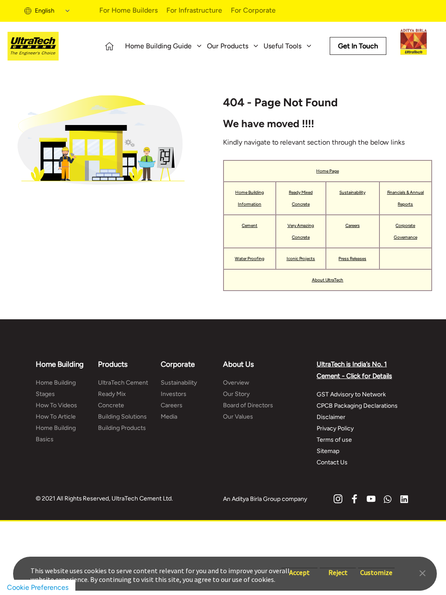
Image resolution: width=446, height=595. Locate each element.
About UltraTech (328, 280)
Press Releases (352, 258)
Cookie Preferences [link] (37, 587)
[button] (422, 572)
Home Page (327, 171)
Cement (249, 225)
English (44, 10)
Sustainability (352, 192)
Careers (352, 225)
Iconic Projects (301, 258)
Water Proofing (249, 258)
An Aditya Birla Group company (265, 499)
